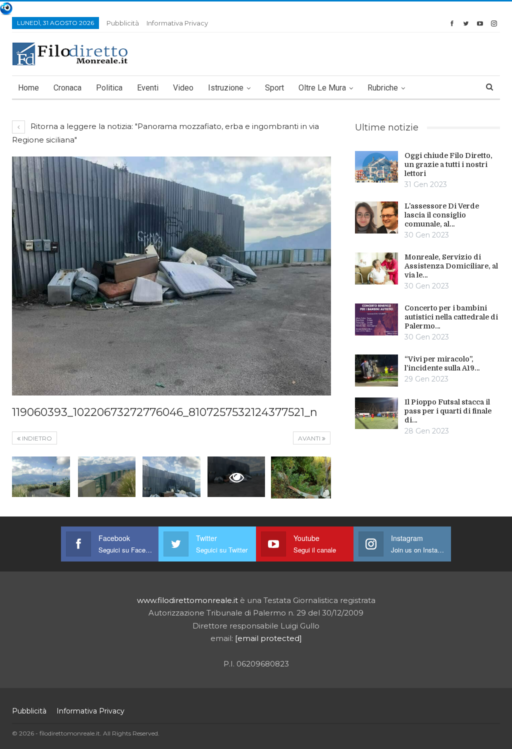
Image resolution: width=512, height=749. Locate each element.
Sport (274, 87)
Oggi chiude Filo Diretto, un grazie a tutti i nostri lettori (448, 165)
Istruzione (226, 87)
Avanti (310, 438)
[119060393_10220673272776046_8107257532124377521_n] (41, 476)
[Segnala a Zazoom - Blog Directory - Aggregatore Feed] (6, 7)
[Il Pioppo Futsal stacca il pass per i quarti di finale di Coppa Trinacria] (376, 414)
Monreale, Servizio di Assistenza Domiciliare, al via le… (451, 266)
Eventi (147, 87)
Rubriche (383, 87)
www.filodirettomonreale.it (187, 600)
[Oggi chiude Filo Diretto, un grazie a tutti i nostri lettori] (376, 167)
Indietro (36, 438)
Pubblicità (122, 23)
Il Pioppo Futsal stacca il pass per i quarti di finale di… (448, 411)
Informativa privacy (177, 23)
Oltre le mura (322, 87)
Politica (109, 87)
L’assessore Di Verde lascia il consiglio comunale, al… (441, 215)
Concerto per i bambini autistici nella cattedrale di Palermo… (451, 317)
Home (28, 87)
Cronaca (68, 87)
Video (183, 87)
